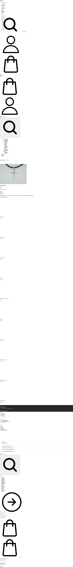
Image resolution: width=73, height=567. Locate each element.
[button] (3, 411)
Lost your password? (2, 517)
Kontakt (2, 8)
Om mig (2, 5)
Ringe (2, 14)
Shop (2, 2)
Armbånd (3, 9)
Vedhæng (6, 148)
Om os (2, 154)
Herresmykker (6, 140)
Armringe (3, 10)
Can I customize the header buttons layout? (7, 449)
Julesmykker (6, 152)
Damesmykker (3, 4)
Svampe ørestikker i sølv (2, 339)
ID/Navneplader (6, 149)
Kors (5, 153)
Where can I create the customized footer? (7, 451)
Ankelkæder (6, 147)
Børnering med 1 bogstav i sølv (3, 400)
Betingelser (3, 11)
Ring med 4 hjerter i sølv (2, 257)
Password (1, 514)
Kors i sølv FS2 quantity (3, 189)
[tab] (36, 446)
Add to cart (1, 566)
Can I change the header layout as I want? (7, 447)
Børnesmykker (6, 141)
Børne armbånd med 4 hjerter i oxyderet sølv (4, 298)
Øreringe (3, 13)
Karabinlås (6, 146)
